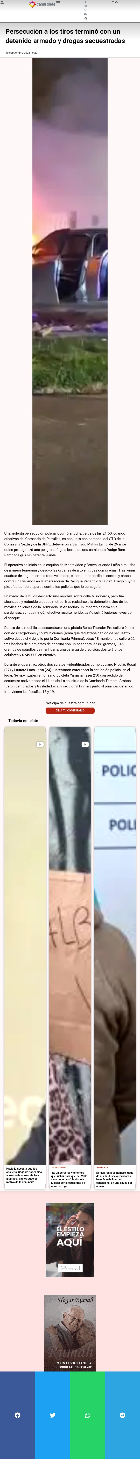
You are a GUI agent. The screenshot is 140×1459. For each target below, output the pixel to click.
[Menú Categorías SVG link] (58, 2)
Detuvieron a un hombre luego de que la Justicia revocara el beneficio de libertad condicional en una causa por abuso (114, 1179)
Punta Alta (102, 1167)
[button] (17, 1415)
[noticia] (25, 946)
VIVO (115, 1)
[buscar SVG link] (86, 19)
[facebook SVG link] (85, 2)
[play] (40, 744)
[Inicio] (42, 4)
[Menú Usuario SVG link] (2, 2)
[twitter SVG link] (85, 11)
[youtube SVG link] (85, 15)
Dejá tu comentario (70, 710)
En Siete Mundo (59, 1167)
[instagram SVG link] (85, 6)
